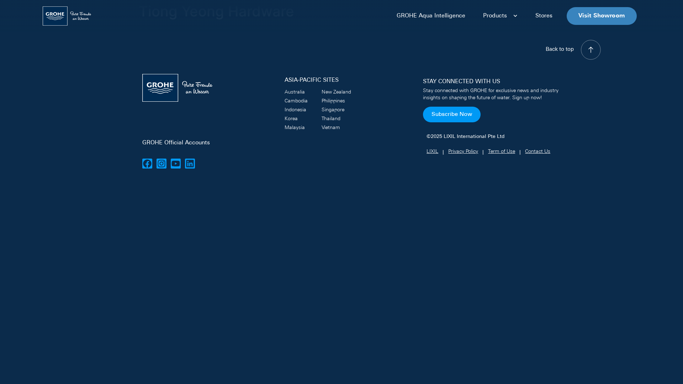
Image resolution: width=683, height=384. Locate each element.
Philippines (333, 101)
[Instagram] (161, 164)
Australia (295, 92)
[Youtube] (176, 164)
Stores (543, 16)
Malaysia (295, 127)
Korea (291, 119)
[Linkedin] (190, 164)
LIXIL (432, 151)
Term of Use (501, 151)
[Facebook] (147, 164)
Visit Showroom (601, 16)
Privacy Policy (463, 151)
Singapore (333, 110)
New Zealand (336, 92)
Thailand (331, 119)
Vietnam (331, 127)
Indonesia (295, 110)
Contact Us (537, 151)
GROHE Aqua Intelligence (431, 16)
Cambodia (296, 101)
